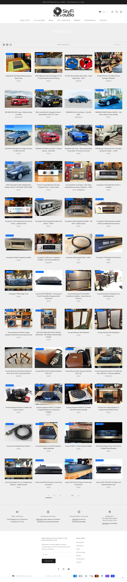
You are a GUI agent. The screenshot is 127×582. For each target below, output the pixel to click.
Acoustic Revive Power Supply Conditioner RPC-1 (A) (48, 372)
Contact (103, 20)
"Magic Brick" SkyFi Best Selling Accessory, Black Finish (18, 77)
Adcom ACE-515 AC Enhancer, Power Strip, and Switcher (78, 483)
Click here (39, 519)
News (51, 20)
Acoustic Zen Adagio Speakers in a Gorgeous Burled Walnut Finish (108, 409)
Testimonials (90, 20)
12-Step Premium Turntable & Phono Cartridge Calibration (108, 77)
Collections (39, 20)
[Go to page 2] (78, 495)
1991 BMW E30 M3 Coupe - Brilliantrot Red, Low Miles (18, 113)
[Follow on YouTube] (69, 569)
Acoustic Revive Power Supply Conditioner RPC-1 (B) (78, 372)
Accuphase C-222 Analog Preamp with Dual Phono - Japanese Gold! (18, 222)
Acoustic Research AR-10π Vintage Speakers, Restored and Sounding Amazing (18, 334)
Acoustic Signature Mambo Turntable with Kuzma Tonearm (18, 409)
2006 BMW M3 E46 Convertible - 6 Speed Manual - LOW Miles (48, 150)
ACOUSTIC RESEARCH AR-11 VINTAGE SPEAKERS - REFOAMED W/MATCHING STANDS (49, 335)
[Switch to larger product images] (4, 44)
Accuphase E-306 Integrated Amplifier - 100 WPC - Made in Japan (78, 222)
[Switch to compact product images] (11, 44)
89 (72, 495)
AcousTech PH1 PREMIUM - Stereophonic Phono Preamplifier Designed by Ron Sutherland (48, 296)
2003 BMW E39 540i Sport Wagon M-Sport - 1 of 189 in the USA (18, 150)
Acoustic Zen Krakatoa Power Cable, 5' (18, 446)
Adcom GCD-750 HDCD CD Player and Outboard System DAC (108, 483)
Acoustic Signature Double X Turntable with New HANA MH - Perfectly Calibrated (108, 372)
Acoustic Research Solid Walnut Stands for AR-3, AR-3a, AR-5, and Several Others (18, 372)
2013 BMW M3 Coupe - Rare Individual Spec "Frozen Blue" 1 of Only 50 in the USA (78, 150)
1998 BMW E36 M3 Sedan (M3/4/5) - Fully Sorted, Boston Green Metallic (108, 113)
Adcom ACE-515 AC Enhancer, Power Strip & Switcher (48, 483)
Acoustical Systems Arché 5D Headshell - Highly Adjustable (49, 447)
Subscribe (49, 561)
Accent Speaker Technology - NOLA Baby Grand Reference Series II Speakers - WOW (78, 186)
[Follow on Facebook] (58, 569)
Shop (12, 26)
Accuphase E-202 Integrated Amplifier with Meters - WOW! (48, 222)
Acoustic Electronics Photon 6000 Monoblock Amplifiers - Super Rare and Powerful (78, 296)
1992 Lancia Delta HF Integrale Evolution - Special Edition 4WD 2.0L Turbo (49, 113)
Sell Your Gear (63, 20)
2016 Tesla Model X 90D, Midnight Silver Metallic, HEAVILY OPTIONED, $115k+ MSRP (18, 186)
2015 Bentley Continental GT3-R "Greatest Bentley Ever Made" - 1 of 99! (108, 150)
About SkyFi (25, 20)
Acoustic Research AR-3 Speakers (78, 332)
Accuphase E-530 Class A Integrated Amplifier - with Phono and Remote (48, 259)
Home (6, 26)
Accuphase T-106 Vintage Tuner (18, 294)
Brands (77, 20)
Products (19, 26)
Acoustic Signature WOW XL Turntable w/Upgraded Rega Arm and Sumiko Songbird (48, 410)
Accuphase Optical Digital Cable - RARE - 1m (78, 259)
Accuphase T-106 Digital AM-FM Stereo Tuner (108, 259)
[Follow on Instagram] (63, 569)
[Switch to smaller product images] (7, 44)
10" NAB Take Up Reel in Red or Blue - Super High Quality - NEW (78, 77)
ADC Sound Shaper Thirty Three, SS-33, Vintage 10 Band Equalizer (108, 447)
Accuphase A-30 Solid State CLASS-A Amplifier (108, 186)
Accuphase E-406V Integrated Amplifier (18, 257)
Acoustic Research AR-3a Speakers (108, 332)
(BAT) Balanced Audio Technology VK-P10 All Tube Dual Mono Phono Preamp (48, 77)
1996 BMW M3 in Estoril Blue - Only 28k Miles (78, 113)
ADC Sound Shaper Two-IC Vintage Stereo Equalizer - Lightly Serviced (18, 483)
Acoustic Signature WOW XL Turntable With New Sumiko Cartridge (78, 409)
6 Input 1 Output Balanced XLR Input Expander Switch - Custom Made (48, 186)
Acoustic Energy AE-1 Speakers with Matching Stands (108, 295)
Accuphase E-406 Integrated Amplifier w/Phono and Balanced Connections (108, 222)
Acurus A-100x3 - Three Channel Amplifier (78, 446)
